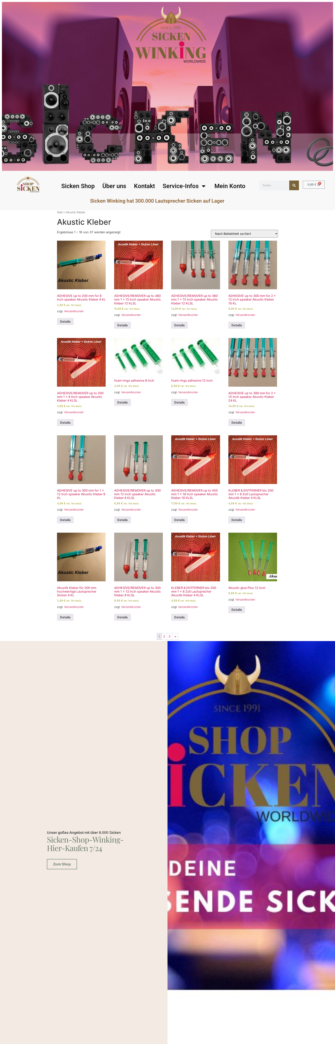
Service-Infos (181, 186)
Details (65, 321)
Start (60, 212)
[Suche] (294, 185)
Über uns (114, 186)
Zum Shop (62, 864)
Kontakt (144, 186)
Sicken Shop (78, 186)
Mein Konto (229, 186)
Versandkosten (74, 311)
